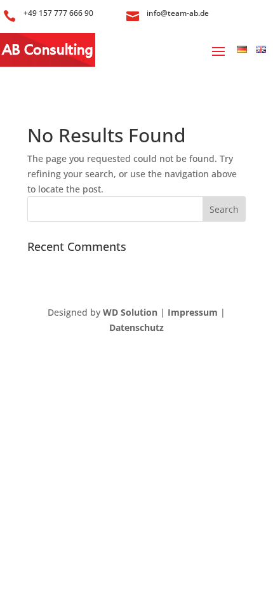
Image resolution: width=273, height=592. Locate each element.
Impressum (193, 312)
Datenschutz (136, 327)
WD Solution (130, 312)
